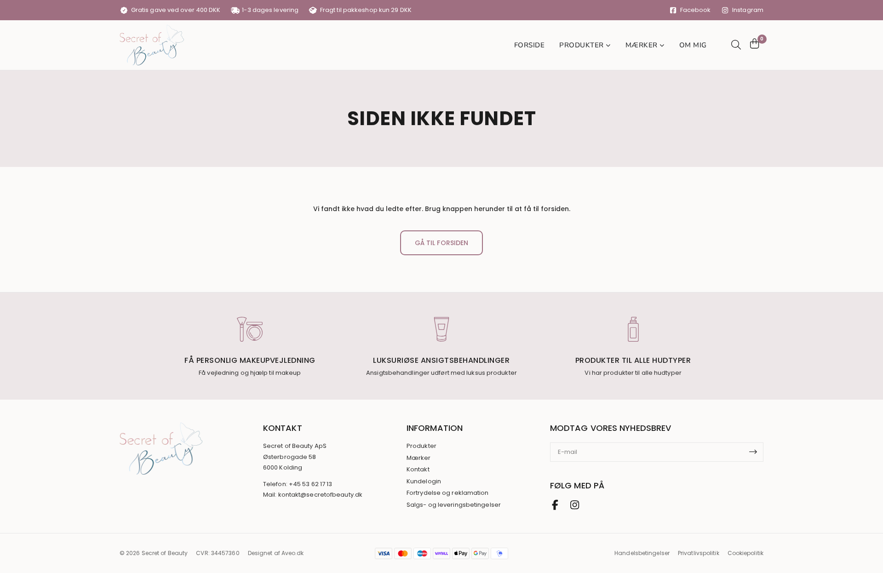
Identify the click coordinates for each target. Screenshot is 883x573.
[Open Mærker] (662, 45)
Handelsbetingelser (642, 553)
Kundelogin (424, 481)
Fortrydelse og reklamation (448, 493)
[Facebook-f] (555, 505)
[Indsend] (756, 452)
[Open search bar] (735, 45)
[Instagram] (574, 505)
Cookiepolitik (745, 553)
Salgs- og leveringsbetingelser (454, 505)
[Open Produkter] (608, 45)
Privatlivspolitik (698, 553)
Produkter (421, 446)
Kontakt (418, 469)
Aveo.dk (292, 553)
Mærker (419, 458)
